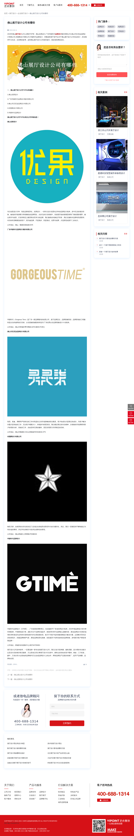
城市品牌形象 (63, 802)
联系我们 (17, 792)
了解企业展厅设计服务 (111, 80)
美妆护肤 (61, 795)
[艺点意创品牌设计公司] (9, 5)
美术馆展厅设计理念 (55, 743)
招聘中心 (17, 795)
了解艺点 (30, 5)
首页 (21, 5)
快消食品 (61, 792)
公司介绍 (7, 792)
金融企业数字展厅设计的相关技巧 (19, 763)
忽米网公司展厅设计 (107, 216)
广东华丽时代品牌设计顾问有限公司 (21, 99)
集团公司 (110, 177)
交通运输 (110, 134)
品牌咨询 (32, 792)
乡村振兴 (73, 795)
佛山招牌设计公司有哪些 (23, 679)
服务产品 (7, 795)
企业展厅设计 (23, 13)
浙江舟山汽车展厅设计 (108, 130)
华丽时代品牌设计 (15, 113)
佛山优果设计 (13, 94)
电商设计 (121, 27)
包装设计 (111, 27)
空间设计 (121, 31)
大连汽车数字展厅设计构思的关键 (59, 758)
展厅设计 (12, 13)
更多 (125, 92)
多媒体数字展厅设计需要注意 (17, 758)
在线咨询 (99, 5)
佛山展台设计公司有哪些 (23, 675)
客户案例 (7, 799)
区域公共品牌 (75, 799)
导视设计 (101, 36)
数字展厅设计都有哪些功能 (16, 748)
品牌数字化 (43, 799)
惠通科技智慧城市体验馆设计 (111, 173)
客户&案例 (57, 5)
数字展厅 (42, 795)
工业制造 (61, 799)
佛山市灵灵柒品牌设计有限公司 (20, 103)
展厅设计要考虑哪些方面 (56, 748)
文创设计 (32, 795)
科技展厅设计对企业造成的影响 (59, 763)
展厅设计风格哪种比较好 (16, 753)
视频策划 (111, 36)
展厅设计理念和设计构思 (16, 743)
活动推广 (32, 799)
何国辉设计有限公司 (16, 108)
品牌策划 (101, 31)
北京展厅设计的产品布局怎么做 (59, 753)
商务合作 (17, 799)
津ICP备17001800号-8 (11, 823)
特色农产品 (74, 792)
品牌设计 (101, 27)
